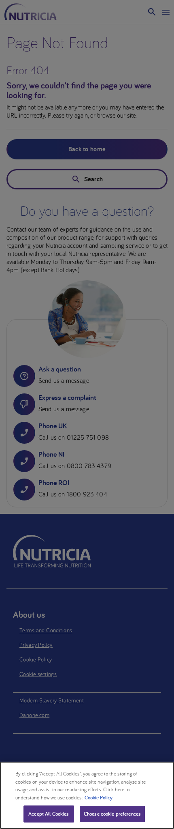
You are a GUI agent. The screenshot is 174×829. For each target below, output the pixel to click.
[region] (87, 795)
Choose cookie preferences (112, 813)
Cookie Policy (98, 797)
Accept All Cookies (48, 813)
